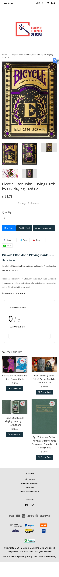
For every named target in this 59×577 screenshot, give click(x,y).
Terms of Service (10, 556)
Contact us (29, 487)
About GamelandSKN (29, 491)
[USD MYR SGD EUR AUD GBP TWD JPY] (39, 3)
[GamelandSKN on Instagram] (32, 505)
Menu (10, 3)
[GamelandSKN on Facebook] (26, 505)
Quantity (6, 212)
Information (30, 479)
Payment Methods (29, 483)
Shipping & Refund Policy (45, 556)
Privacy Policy (25, 556)
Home (4, 55)
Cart (52, 3)
